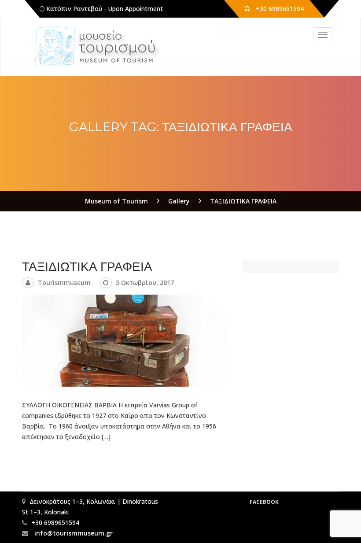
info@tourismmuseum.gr (73, 533)
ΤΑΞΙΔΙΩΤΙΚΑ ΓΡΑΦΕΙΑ (87, 266)
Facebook (264, 502)
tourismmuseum (64, 282)
